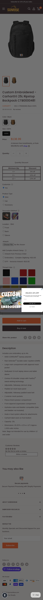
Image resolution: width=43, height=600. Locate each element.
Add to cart (21, 321)
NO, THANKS (32, 306)
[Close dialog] (41, 289)
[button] (5, 595)
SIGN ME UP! (32, 303)
